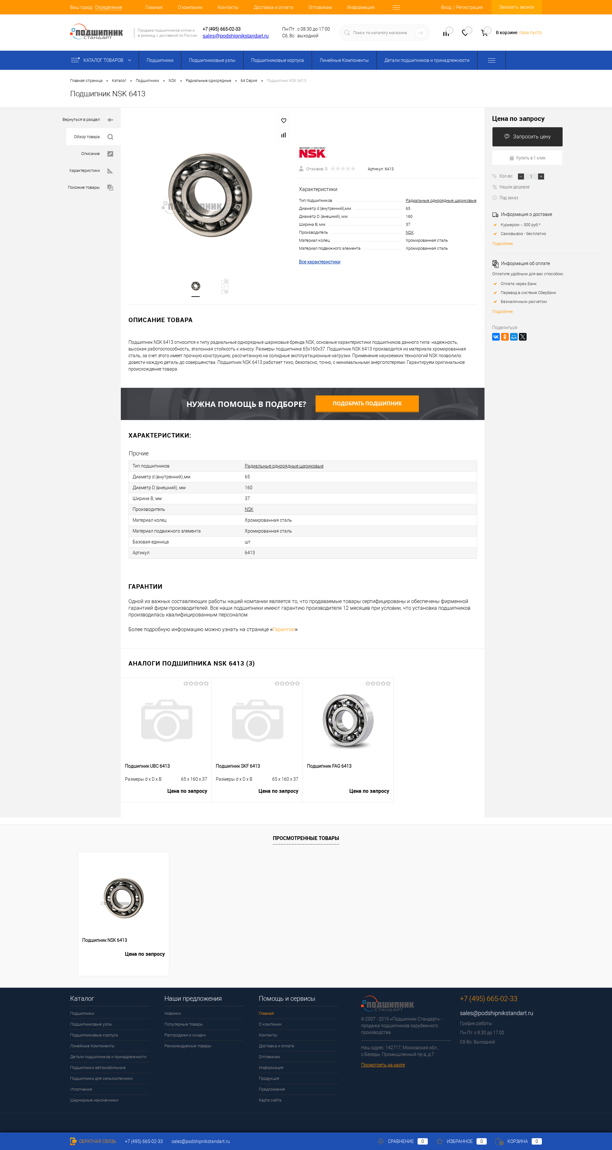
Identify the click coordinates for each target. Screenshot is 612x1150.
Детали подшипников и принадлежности (427, 60)
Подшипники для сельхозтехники (101, 1078)
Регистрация (469, 7)
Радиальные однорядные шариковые (441, 200)
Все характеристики (319, 261)
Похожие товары (84, 187)
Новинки (172, 1013)
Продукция (269, 1078)
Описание (90, 153)
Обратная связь (97, 1141)
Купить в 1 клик (531, 157)
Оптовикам (320, 7)
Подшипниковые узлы (212, 60)
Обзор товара (87, 136)
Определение (108, 7)
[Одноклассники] (505, 337)
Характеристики (84, 170)
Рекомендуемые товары (187, 1045)
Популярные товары (183, 1024)
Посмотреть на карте (383, 1064)
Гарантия (284, 629)
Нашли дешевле (514, 186)
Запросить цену (532, 137)
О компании (190, 7)
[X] (523, 337)
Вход (446, 7)
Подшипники (160, 60)
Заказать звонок (516, 7)
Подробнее (502, 243)
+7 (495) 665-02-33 (222, 29)
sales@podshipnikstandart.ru (236, 36)
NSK (410, 232)
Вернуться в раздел (81, 119)
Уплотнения (81, 1089)
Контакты (228, 7)
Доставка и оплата (273, 7)
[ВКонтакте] (496, 337)
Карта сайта (270, 1100)
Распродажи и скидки (185, 1035)
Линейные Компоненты (344, 60)
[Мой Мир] (514, 337)
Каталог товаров (104, 60)
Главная (154, 7)
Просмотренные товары (306, 838)
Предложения (272, 1089)
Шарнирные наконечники (94, 1100)
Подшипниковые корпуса (277, 60)
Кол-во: (506, 176)
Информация (361, 7)
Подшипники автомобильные (98, 1067)
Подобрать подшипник (367, 403)
